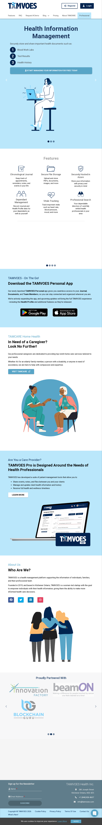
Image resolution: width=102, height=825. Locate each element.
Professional (84, 16)
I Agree (76, 821)
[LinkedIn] (30, 552)
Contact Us (84, 811)
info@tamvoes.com (86, 802)
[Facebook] (11, 552)
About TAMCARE (69, 16)
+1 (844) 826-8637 (86, 797)
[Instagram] (40, 552)
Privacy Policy (55, 811)
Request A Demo (32, 16)
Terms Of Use (70, 811)
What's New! (13, 815)
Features (11, 16)
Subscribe (25, 803)
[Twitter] (21, 552)
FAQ (20, 16)
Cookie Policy (40, 811)
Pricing (55, 16)
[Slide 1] (48, 75)
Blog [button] (44, 16)
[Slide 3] (54, 75)
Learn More (18, 447)
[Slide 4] (55, 217)
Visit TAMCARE (19, 323)
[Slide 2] (51, 75)
